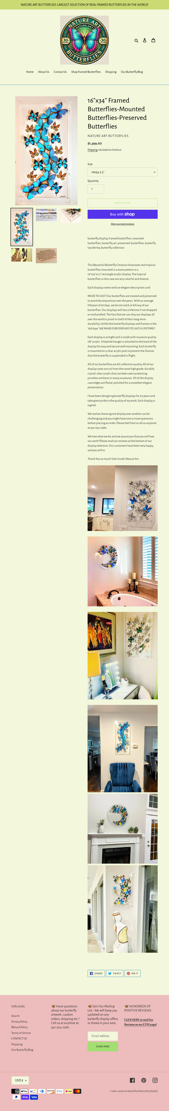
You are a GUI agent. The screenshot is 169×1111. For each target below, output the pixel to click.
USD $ (19, 1080)
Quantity (93, 180)
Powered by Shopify (148, 1091)
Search (15, 1015)
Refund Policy (19, 1027)
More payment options (122, 224)
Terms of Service (21, 1033)
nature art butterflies (128, 1091)
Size (90, 164)
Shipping (92, 149)
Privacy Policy (19, 1021)
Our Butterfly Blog (22, 1049)
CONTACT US (19, 1038)
